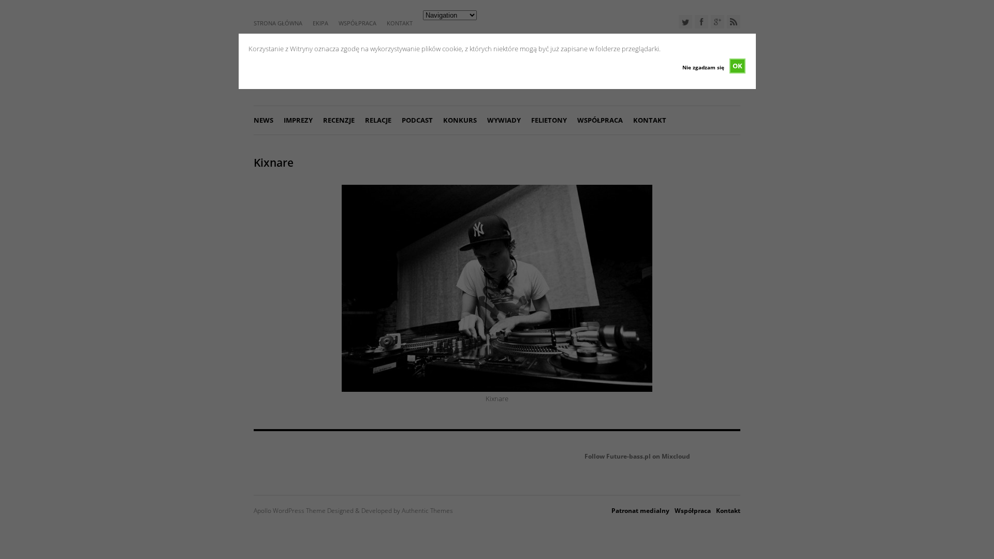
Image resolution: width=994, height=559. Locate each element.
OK (737, 65)
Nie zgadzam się (703, 67)
